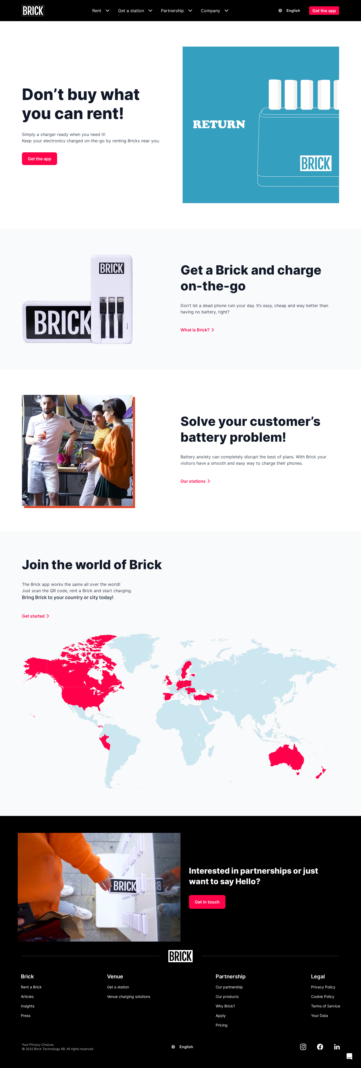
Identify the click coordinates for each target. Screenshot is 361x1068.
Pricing (222, 1025)
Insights (27, 1006)
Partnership (231, 976)
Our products (227, 996)
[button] (349, 1056)
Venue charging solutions (128, 996)
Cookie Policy (322, 996)
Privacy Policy (323, 987)
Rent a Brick (31, 987)
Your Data (319, 1015)
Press (25, 1015)
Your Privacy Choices (38, 1045)
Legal (318, 976)
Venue (115, 976)
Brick (27, 976)
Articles (27, 996)
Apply (221, 1015)
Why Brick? (225, 1006)
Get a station (118, 987)
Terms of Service (325, 1006)
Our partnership (229, 987)
